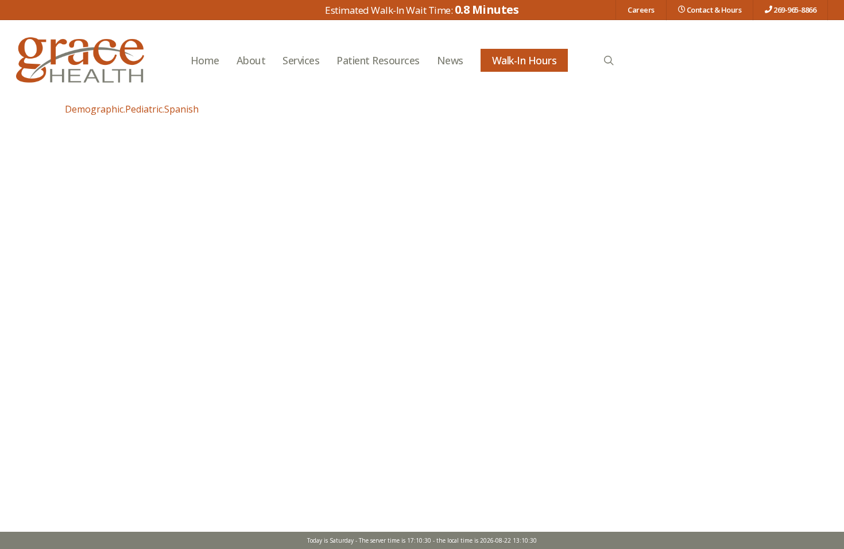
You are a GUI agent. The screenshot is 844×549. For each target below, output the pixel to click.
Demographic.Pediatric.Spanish (132, 109)
